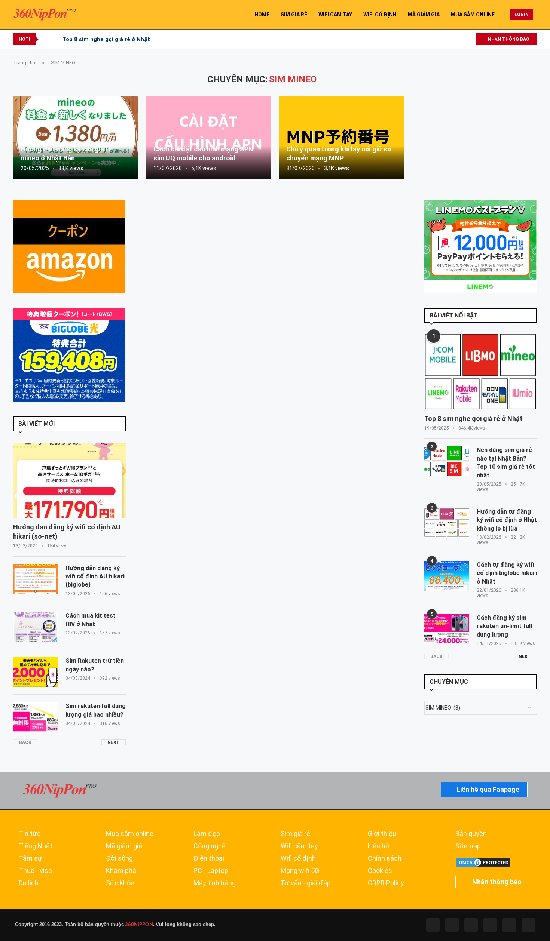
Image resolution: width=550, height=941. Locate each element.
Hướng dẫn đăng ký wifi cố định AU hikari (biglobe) (95, 576)
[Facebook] (433, 39)
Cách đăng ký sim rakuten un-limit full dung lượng (504, 626)
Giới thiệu (382, 833)
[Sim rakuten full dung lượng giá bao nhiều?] (35, 717)
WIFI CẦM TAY (335, 15)
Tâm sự (30, 858)
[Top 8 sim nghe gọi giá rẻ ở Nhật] (480, 371)
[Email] (465, 39)
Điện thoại (208, 858)
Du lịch (29, 883)
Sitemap (468, 846)
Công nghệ (209, 846)
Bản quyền (471, 833)
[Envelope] (528, 925)
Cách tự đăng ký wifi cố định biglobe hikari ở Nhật (507, 573)
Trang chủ (24, 62)
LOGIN (521, 14)
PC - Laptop (210, 870)
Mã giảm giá (124, 846)
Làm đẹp (206, 833)
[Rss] (509, 925)
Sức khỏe (120, 883)
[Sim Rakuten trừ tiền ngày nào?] (35, 672)
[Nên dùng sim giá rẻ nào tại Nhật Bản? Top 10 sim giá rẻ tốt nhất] (446, 461)
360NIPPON (138, 924)
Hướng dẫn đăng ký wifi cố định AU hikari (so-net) (66, 531)
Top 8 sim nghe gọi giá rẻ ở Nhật (106, 39)
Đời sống (119, 858)
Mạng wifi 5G (300, 870)
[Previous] (46, 39)
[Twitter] (452, 925)
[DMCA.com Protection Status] (483, 860)
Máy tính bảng (214, 883)
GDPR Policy (386, 883)
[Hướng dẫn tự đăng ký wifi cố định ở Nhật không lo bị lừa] (446, 523)
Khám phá (121, 870)
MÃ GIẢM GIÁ (424, 15)
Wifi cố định (298, 858)
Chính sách (384, 858)
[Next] (55, 39)
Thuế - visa (35, 870)
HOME (261, 15)
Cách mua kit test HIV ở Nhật (90, 619)
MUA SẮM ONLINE (473, 15)
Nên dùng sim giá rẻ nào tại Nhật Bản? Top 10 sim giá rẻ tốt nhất (506, 462)
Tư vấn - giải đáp (306, 883)
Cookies (380, 870)
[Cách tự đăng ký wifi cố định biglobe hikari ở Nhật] (446, 576)
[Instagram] (471, 925)
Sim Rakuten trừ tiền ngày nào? (94, 665)
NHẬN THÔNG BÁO (508, 39)
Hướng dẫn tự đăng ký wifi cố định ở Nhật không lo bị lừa (507, 520)
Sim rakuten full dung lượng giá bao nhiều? (95, 710)
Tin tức (30, 833)
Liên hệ (378, 846)
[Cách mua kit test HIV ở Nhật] (35, 627)
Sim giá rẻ (295, 833)
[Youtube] (449, 39)
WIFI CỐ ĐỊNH (380, 15)
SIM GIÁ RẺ (294, 15)
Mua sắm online (129, 833)
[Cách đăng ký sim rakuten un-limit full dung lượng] (446, 629)
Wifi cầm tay (299, 846)
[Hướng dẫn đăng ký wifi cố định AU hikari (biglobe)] (35, 579)
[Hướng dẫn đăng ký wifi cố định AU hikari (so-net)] (69, 480)
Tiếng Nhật (35, 846)
